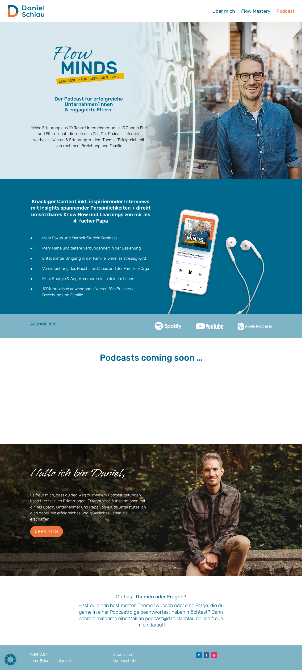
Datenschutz (124, 660)
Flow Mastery (255, 11)
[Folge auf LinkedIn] (199, 655)
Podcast (285, 11)
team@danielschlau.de (50, 660)
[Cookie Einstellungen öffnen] (10, 663)
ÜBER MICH (46, 531)
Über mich (223, 11)
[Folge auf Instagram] (214, 655)
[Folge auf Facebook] (206, 655)
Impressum (123, 654)
